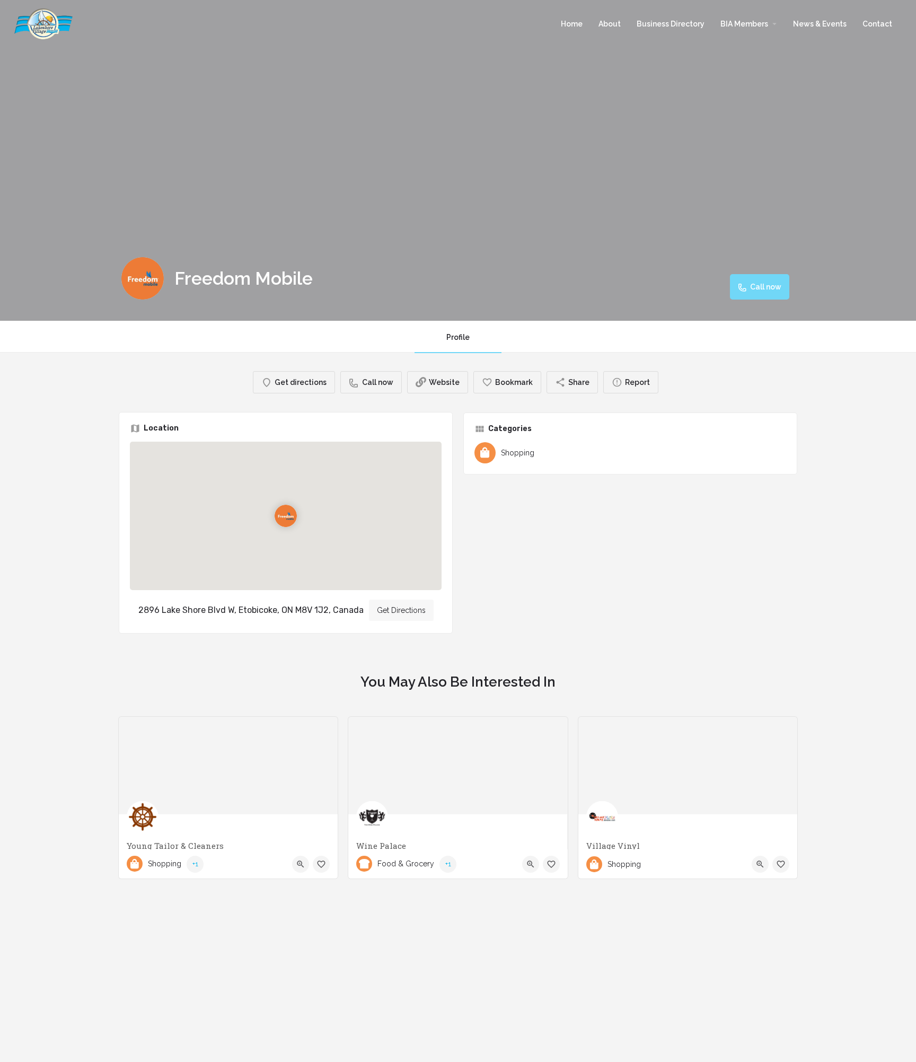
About (609, 24)
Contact (877, 24)
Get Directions (401, 610)
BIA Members (744, 24)
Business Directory (670, 24)
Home (572, 24)
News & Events (820, 24)
